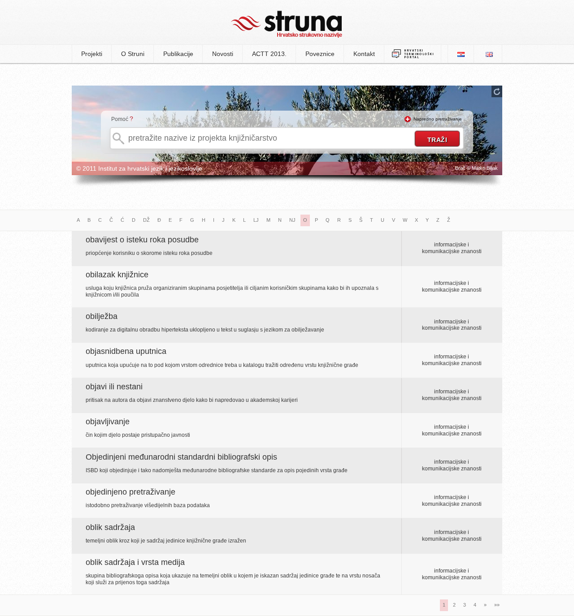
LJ (256, 220)
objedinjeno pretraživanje (130, 491)
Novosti (222, 53)
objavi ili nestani (114, 386)
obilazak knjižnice (117, 274)
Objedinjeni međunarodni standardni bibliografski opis (181, 456)
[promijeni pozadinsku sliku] (497, 91)
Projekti (91, 53)
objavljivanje (108, 421)
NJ (292, 220)
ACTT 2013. (269, 53)
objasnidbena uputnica (126, 351)
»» (497, 604)
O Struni (132, 53)
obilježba (101, 316)
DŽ (146, 220)
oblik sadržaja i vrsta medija (135, 562)
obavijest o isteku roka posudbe (142, 239)
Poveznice (320, 53)
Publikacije (178, 53)
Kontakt (364, 53)
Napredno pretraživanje (437, 118)
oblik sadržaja (110, 527)
